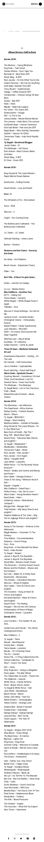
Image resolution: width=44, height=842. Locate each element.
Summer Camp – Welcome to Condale (21, 745)
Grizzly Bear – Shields (13, 645)
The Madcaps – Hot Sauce (16, 148)
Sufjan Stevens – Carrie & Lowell (18, 345)
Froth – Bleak (10, 391)
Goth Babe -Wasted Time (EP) (17, 86)
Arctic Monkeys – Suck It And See (19, 785)
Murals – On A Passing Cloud (17, 651)
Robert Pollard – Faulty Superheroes (20, 326)
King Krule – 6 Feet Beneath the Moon (21, 547)
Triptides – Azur (11, 307)
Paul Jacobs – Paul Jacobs (16, 453)
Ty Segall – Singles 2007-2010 (18, 730)
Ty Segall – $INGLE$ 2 (14, 417)
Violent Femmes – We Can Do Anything (22, 83)
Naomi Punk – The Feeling (15, 604)
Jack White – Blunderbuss (15, 691)
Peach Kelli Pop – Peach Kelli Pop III (19, 370)
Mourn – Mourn (11, 414)
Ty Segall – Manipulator (14, 444)
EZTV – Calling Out (12, 295)
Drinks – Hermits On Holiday (16, 283)
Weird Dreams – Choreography (18, 700)
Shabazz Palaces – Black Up (16, 773)
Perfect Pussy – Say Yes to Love (18, 491)
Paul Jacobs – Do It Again (15, 456)
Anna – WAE (9, 206)
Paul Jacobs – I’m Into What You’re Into (21, 80)
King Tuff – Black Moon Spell (17, 435)
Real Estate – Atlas (12, 497)
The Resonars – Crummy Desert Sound (21, 565)
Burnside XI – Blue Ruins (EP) (17, 74)
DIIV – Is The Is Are (12, 115)
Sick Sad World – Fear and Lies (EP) (20, 127)
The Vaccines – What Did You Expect (21, 806)
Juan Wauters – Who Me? (15, 329)
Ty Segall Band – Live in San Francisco (21, 388)
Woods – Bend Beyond (14, 642)
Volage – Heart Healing (14, 420)
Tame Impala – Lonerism (15, 648)
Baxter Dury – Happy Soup (16, 764)
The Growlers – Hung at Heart (17, 592)
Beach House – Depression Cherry (19, 265)
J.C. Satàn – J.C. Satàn (14, 233)
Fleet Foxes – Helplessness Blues (19, 793)
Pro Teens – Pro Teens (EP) (16, 110)
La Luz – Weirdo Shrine (14, 289)
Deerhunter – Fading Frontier (17, 182)
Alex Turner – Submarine (15, 809)
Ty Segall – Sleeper (12, 553)
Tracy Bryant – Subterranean (17, 89)
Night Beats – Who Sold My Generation (21, 130)
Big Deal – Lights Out (13, 739)
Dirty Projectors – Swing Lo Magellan (20, 670)
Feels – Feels (9, 104)
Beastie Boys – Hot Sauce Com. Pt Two (21, 790)
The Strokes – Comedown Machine (20, 580)
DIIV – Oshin (9, 667)
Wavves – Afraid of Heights (16, 583)
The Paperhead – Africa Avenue (18, 408)
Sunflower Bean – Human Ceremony (20, 124)
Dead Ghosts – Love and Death (18, 188)
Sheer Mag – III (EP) (12, 77)
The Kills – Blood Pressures (16, 799)
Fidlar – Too (9, 271)
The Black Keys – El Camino (16, 736)
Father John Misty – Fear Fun (17, 697)
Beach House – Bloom (14, 694)
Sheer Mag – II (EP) (12, 157)
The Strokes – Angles (13, 804)
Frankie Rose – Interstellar (15, 710)
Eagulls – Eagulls (11, 485)
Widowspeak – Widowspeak (16, 770)
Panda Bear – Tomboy (14, 796)
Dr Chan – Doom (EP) (13, 160)
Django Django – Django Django (18, 713)
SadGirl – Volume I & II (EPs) (16, 133)
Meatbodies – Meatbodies (15, 447)
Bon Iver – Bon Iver (12, 779)
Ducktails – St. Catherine (15, 342)
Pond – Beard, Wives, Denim (16, 685)
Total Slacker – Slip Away (15, 509)
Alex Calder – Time (12, 586)
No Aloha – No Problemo (15, 259)
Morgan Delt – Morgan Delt (16, 506)
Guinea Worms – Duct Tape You (18, 71)
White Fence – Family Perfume (17, 682)
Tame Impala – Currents (15, 298)
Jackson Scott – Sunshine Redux (19, 317)
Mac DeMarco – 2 (12, 635)
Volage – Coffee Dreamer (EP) (17, 92)
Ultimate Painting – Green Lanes (18, 238)
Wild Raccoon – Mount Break (17, 339)
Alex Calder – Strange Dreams (17, 476)
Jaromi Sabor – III (11, 145)
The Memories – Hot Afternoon (18, 405)
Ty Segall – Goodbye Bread (16, 767)
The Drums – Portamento (15, 757)
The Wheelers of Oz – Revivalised (19, 200)
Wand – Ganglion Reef (14, 459)
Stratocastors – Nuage (14, 113)
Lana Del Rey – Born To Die (16, 716)
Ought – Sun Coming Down (16, 218)
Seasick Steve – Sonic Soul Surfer (19, 382)
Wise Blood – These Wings (16, 733)
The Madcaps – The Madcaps (17, 385)
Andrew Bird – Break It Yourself (18, 707)
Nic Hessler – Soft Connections (18, 362)
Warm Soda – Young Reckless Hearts (21, 494)
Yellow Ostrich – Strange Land (17, 703)
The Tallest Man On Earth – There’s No (21, 676)
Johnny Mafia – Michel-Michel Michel (21, 119)
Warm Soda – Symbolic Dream (18, 373)
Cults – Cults (9, 782)
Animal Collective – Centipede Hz (19, 660)
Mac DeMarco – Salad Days (16, 488)
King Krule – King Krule (14, 742)
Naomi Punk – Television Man (17, 438)
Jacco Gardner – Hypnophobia (18, 366)
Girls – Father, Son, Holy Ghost (17, 761)
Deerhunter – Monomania (15, 577)
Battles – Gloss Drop (30, 779)
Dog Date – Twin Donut (14, 68)
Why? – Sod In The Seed (15, 663)
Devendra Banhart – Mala (15, 598)
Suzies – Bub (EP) (12, 101)
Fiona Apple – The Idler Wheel (17, 673)
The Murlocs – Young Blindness (18, 65)
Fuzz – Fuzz (9, 544)
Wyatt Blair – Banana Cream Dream (20, 562)
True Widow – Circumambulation (18, 538)
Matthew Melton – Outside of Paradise (21, 423)
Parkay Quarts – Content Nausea (19, 411)
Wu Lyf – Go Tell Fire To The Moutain (20, 776)
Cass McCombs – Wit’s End (16, 787)
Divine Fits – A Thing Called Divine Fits (21, 657)
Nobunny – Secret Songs (15, 541)
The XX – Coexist (11, 654)
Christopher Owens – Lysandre (18, 612)
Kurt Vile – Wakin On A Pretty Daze (19, 574)
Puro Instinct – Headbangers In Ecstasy (21, 754)
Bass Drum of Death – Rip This (17, 432)
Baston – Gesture (12, 244)
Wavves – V (9, 212)
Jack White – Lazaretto (14, 462)
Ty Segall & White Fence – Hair (18, 688)
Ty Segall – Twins (12, 639)
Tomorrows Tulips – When (15, 450)
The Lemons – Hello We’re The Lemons (21, 121)
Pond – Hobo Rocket (13, 550)
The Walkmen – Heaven (15, 679)
